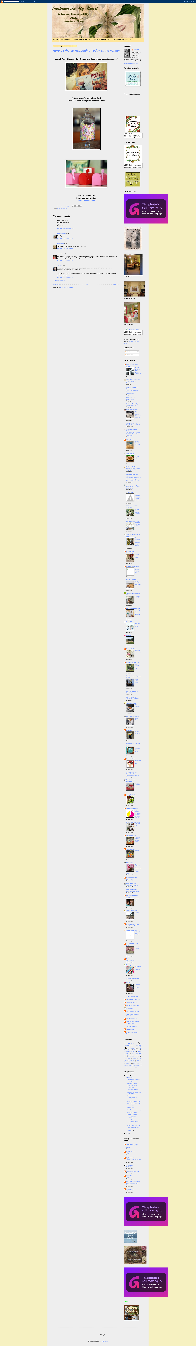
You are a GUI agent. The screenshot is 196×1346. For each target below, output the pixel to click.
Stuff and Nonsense (132, 1026)
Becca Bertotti (61, 233)
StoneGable (129, 862)
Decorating (129, 1043)
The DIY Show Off (131, 697)
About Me (131, 1060)
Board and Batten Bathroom (132, 1086)
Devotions (126, 1061)
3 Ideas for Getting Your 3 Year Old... (134, 1104)
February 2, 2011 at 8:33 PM (65, 277)
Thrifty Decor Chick (132, 409)
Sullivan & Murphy (131, 930)
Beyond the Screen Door (133, 999)
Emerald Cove (130, 959)
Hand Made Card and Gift (137, 948)
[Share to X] (77, 206)
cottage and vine (131, 579)
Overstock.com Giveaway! (134, 1110)
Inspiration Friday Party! (133, 1101)
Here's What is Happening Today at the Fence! (86, 50)
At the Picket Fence (86, 201)
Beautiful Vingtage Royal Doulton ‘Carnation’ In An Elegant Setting (132, 392)
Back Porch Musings (132, 691)
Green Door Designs (132, 996)
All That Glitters (130, 849)
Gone (127, 1153)
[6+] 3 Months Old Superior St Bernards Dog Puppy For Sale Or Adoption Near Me (133, 479)
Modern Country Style (132, 566)
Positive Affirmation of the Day (137, 443)
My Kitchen (127, 1058)
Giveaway (139, 1061)
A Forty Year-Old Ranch (133, 1005)
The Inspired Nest (131, 965)
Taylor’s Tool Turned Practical (138, 933)
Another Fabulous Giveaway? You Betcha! (132, 1116)
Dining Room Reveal (136, 681)
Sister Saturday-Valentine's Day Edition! (132, 1097)
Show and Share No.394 (137, 625)
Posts (128, 351)
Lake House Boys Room (132, 885)
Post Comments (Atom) (66, 287)
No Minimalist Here (131, 467)
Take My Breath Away (132, 924)
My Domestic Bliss (131, 877)
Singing (128, 1177)
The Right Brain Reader (133, 1181)
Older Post (116, 284)
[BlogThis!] (75, 206)
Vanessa (136, 49)
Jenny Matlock (130, 759)
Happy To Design (131, 795)
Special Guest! (131, 1107)
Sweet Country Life (131, 1019)
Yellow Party (133, 1067)
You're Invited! (129, 879)
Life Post (137, 637)
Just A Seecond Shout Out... (133, 891)
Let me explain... (130, 1190)
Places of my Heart (131, 910)
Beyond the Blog (130, 1055)
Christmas (136, 1050)
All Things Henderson (132, 1171)
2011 (127, 1075)
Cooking (133, 1051)
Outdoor (134, 1058)
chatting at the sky (131, 485)
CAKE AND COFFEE (132, 1144)
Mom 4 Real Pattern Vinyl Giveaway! (138, 968)
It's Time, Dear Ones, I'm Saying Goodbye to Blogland (137, 497)
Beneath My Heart (131, 429)
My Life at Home (131, 1152)
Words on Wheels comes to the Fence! (134, 1092)
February (130, 1077)
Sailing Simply (130, 1029)
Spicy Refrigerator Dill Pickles (133, 424)
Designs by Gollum (131, 649)
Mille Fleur (129, 983)
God (125, 1056)
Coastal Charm (130, 622)
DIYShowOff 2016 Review (132, 698)
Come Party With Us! (133, 1127)
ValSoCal (128, 635)
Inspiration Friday (132, 1045)
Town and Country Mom (133, 822)
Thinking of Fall (130, 399)
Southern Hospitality (132, 404)
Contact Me (65, 40)
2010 (127, 1133)
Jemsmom (60, 254)
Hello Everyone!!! (130, 925)
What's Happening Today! (134, 1125)
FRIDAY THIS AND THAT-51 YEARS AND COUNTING (138, 370)
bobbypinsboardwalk (132, 808)
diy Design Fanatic (131, 1002)
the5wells (129, 1176)
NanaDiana (60, 244)
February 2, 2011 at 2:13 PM (65, 238)
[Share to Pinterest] (81, 206)
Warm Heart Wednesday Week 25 (138, 762)
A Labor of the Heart (101, 40)
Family (138, 1055)
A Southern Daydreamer (133, 662)
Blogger (105, 1341)
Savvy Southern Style (132, 521)
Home (55, 40)
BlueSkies (129, 730)
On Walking (129, 1166)
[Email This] (73, 206)
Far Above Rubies (131, 423)
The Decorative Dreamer (133, 608)
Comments (129, 355)
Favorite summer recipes (137, 456)
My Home (131, 1048)
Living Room (136, 1063)
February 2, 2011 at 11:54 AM (65, 228)
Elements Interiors (131, 889)
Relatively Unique (131, 703)
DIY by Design (130, 440)
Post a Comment (60, 281)
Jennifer (59, 266)
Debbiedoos (129, 1008)
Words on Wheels (131, 835)
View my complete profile (131, 63)
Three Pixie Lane (131, 883)
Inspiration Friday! (132, 1083)
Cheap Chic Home (131, 772)
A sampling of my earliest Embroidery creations (137, 613)
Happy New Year (130, 960)
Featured (133, 1061)
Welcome (126, 1067)
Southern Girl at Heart (82, 40)
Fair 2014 (137, 850)
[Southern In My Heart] (132, 131)
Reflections (129, 1165)
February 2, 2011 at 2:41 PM (65, 248)
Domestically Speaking (133, 380)
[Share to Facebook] (79, 206)
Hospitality (128, 1063)
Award (138, 1060)
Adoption (126, 1051)
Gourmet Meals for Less (122, 40)
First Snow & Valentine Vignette (137, 784)
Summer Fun (127, 1065)
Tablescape (136, 1065)
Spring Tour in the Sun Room (137, 524)
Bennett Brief (130, 1189)
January (129, 1130)
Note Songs (129, 492)
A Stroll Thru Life (131, 398)
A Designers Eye (130, 692)
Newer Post (56, 284)
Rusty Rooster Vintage (132, 1011)
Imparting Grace (131, 453)
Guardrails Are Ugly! (132, 1089)
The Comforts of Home (132, 716)
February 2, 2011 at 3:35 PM (65, 260)
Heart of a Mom (136, 1053)
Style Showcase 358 (131, 405)
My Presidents (130, 1158)
